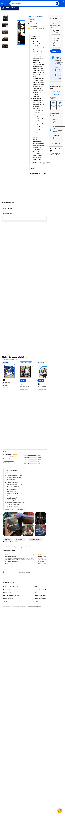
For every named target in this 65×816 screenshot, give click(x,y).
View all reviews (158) (24, 572)
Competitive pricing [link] (12, 475)
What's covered (59, 62)
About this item (8, 203)
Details (60, 130)
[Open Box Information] (54, 42)
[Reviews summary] (38, 28)
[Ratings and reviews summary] (45, 451)
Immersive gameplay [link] (13, 489)
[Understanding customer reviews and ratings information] (19, 458)
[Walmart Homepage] (6, 3)
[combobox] (34, 3)
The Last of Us (6, 601)
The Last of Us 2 (36, 601)
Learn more (56, 138)
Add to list (57, 143)
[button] (20, 32)
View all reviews (9, 462)
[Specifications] (45, 213)
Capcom (30, 21)
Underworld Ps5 (7, 592)
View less (19, 509)
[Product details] (45, 208)
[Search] (57, 3)
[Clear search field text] (55, 3)
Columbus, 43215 (54, 113)
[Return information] (51, 27)
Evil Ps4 (34, 592)
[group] (36, 28)
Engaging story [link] (11, 498)
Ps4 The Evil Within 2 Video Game (11, 586)
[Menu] (2, 3)
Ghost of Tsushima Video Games (11, 595)
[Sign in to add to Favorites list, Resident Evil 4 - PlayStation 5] (22, 26)
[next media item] (22, 31)
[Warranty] (44, 218)
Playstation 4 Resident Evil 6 (39, 589)
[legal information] (59, 21)
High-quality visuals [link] (12, 482)
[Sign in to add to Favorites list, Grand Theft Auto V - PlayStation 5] (32, 366)
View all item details (37, 162)
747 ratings (41, 28)
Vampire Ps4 (6, 589)
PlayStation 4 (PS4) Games (39, 595)
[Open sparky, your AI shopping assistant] (59, 810)
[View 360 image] (22, 34)
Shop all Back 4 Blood (8, 598)
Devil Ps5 (34, 586)
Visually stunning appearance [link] (15, 502)
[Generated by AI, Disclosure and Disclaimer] (49, 162)
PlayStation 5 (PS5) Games (39, 598)
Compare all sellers (56, 154)
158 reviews (12, 456)
